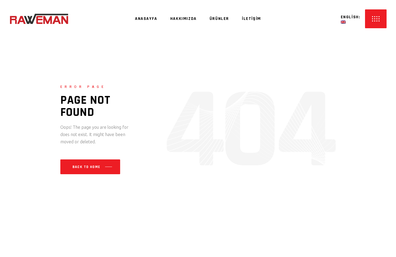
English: (351, 17)
